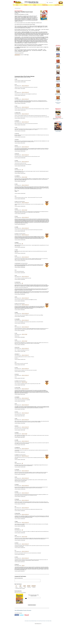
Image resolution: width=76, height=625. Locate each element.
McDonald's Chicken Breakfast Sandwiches (58, 94)
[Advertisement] (32, 65)
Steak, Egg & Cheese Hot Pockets (58, 88)
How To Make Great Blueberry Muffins (58, 117)
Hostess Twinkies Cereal (58, 57)
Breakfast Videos (58, 121)
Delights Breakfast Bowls (58, 51)
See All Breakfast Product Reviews (23, 610)
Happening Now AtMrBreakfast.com (58, 109)
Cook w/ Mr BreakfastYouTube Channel (58, 131)
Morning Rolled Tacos (58, 63)
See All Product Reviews (58, 103)
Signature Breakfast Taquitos (58, 100)
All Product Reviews (17, 8)
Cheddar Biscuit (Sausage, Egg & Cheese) (58, 81)
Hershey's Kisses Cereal (58, 75)
